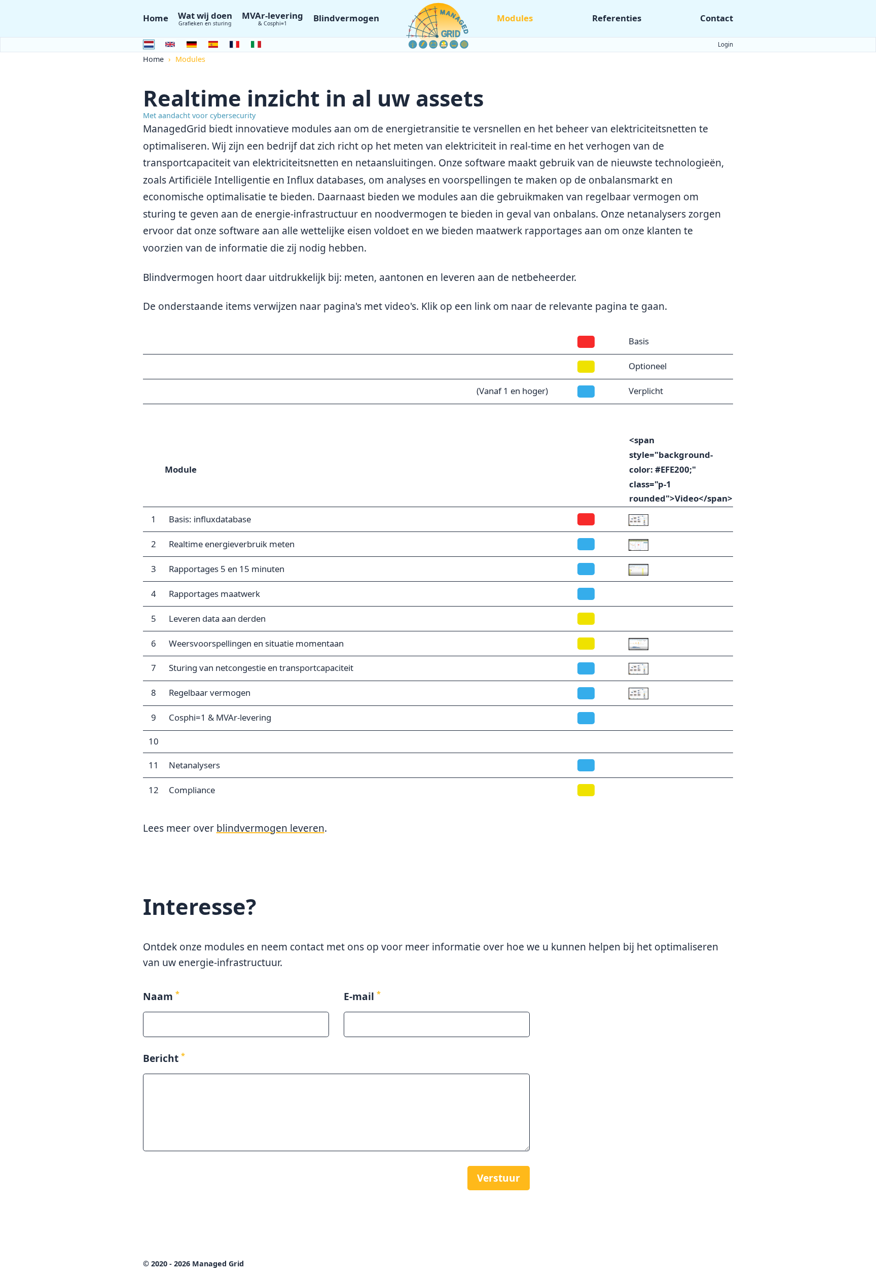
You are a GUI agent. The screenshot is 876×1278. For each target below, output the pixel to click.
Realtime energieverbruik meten (232, 544)
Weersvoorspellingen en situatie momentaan (256, 643)
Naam (161, 996)
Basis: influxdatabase (210, 519)
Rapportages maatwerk (214, 593)
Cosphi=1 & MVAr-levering (220, 717)
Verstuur (498, 1178)
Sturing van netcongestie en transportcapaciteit (261, 667)
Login (725, 44)
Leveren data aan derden (217, 618)
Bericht (164, 1058)
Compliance (192, 790)
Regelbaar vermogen (209, 692)
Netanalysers (194, 765)
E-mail (362, 996)
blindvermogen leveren (270, 828)
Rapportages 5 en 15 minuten (226, 569)
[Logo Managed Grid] (438, 25)
